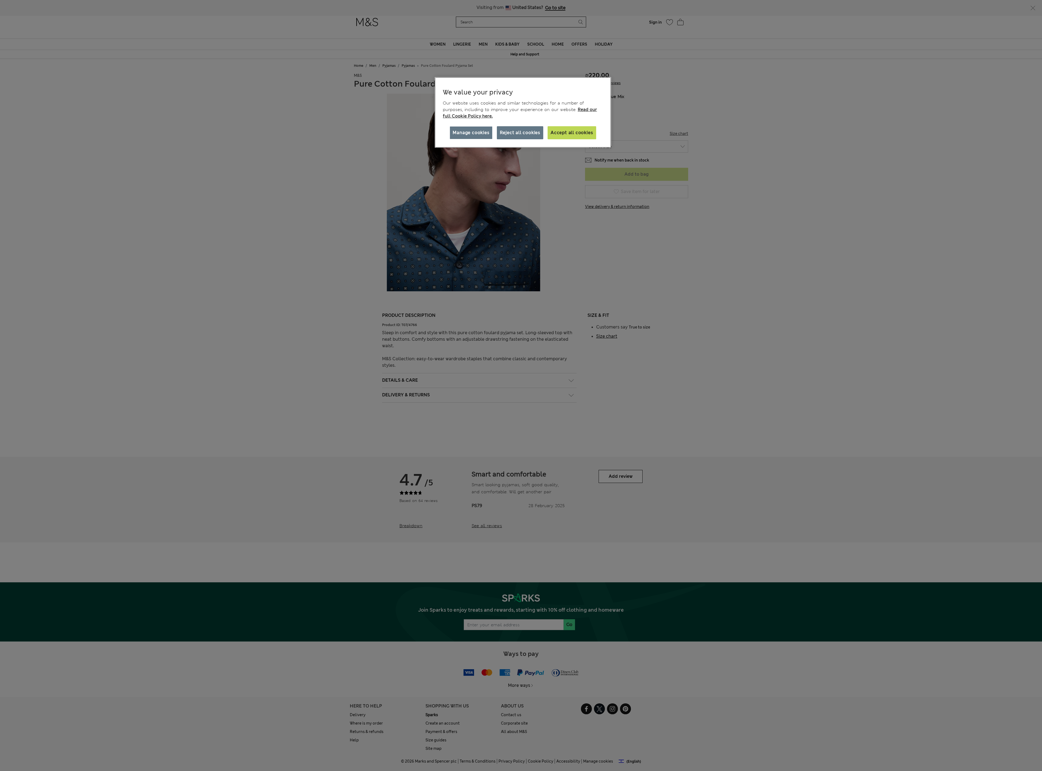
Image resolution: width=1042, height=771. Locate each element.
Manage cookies (471, 132)
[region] (523, 112)
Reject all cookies (520, 132)
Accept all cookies (572, 132)
